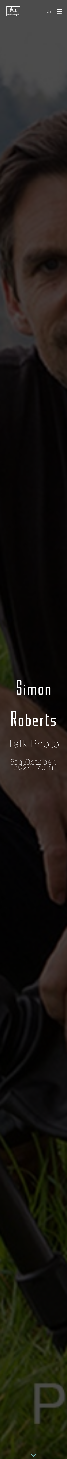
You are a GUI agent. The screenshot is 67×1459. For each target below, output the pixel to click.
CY (49, 11)
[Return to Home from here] (13, 11)
